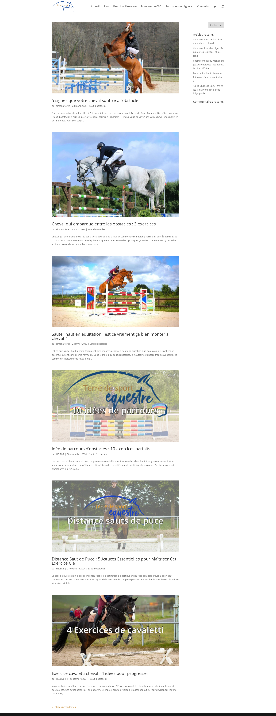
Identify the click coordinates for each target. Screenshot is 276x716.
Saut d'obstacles (98, 105)
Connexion (203, 6)
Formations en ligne (178, 6)
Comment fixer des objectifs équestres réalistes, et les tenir (208, 52)
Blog (106, 6)
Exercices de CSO (151, 6)
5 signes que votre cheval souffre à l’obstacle (95, 100)
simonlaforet (63, 105)
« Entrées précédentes (64, 706)
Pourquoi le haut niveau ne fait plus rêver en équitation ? (208, 77)
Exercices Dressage (125, 6)
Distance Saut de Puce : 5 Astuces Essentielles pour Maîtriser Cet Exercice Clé (114, 561)
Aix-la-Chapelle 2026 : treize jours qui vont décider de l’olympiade (208, 89)
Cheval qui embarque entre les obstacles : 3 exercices (104, 224)
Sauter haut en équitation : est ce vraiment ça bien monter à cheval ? (110, 336)
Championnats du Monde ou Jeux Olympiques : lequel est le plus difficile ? (208, 64)
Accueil (95, 6)
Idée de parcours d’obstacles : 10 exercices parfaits (101, 449)
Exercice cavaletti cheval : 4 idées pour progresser (100, 673)
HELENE (60, 454)
